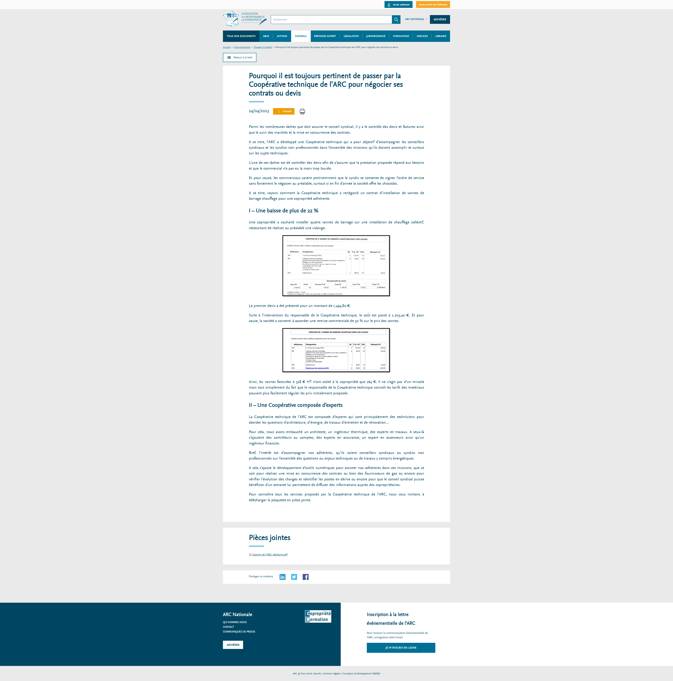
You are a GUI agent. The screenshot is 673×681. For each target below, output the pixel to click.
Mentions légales (331, 673)
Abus (266, 36)
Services (422, 36)
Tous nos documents (241, 36)
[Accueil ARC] (245, 19)
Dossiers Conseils (263, 47)
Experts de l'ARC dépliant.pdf (269, 554)
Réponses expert (325, 36)
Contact (228, 626)
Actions (282, 36)
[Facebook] (306, 577)
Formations (401, 36)
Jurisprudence (375, 36)
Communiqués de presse (239, 631)
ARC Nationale (414, 19)
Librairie (440, 36)
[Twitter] (294, 577)
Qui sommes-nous (235, 622)
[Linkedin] (282, 577)
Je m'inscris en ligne (401, 647)
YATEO (376, 673)
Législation (351, 36)
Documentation (242, 47)
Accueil (226, 47)
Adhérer (440, 19)
